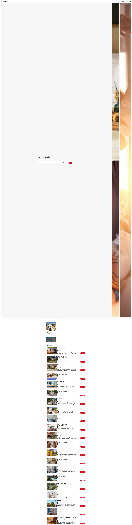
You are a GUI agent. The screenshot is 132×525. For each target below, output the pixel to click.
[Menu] (1, 1)
